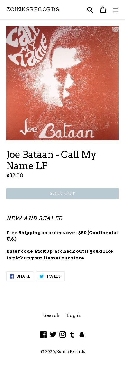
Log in (74, 315)
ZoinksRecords (32, 9)
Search (51, 315)
